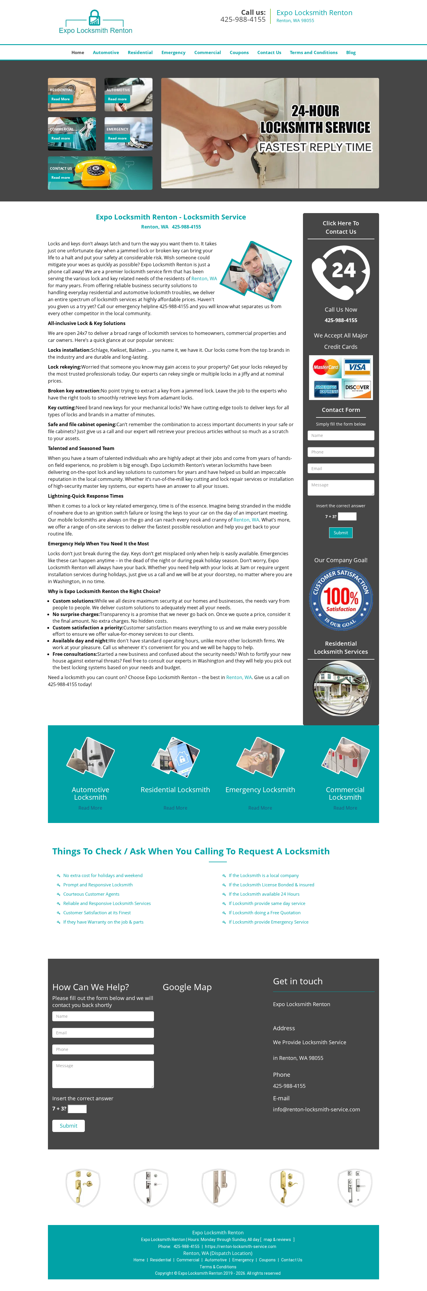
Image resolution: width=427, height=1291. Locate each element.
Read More (60, 99)
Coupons (239, 52)
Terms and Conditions (314, 52)
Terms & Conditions (218, 1267)
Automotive (106, 52)
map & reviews (278, 1239)
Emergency (174, 52)
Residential (140, 52)
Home (77, 52)
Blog (351, 52)
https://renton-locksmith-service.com (240, 1246)
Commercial (207, 52)
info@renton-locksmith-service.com (316, 1109)
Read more (117, 99)
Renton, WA (154, 227)
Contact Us (269, 52)
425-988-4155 (243, 19)
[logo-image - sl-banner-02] (270, 133)
